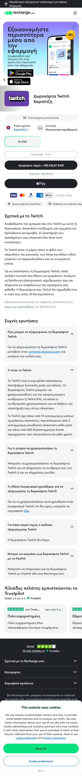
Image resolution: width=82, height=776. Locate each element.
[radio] (22, 141)
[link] (20, 73)
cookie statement (26, 738)
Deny (41, 771)
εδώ (26, 511)
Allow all (41, 748)
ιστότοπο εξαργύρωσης (45, 351)
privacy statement (54, 738)
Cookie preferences (41, 761)
